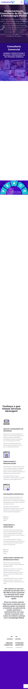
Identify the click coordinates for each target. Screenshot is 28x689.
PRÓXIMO (18, 639)
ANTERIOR (10, 639)
